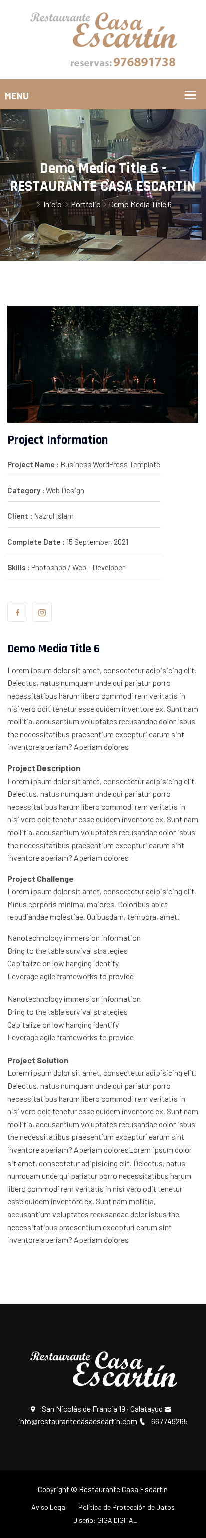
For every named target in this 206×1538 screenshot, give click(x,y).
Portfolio (86, 204)
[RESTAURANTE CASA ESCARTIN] (103, 38)
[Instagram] (42, 612)
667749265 (170, 1421)
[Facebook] (18, 612)
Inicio (53, 204)
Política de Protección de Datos (126, 1507)
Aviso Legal (49, 1507)
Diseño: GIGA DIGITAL (106, 1520)
